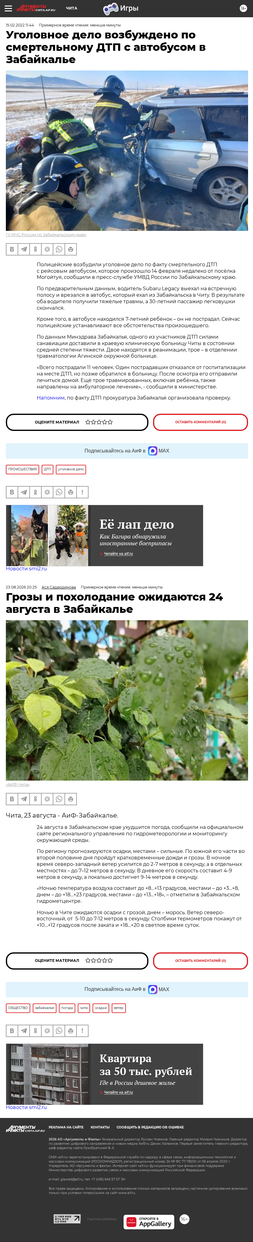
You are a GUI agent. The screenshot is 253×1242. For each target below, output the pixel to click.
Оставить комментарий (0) (200, 422)
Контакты (100, 1127)
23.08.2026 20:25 (21, 587)
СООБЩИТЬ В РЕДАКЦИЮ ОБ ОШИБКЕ (150, 1127)
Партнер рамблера (102, 1219)
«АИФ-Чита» (18, 784)
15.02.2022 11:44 (20, 25)
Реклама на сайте (66, 1127)
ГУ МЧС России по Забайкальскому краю (46, 234)
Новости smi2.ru (26, 569)
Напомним (51, 398)
